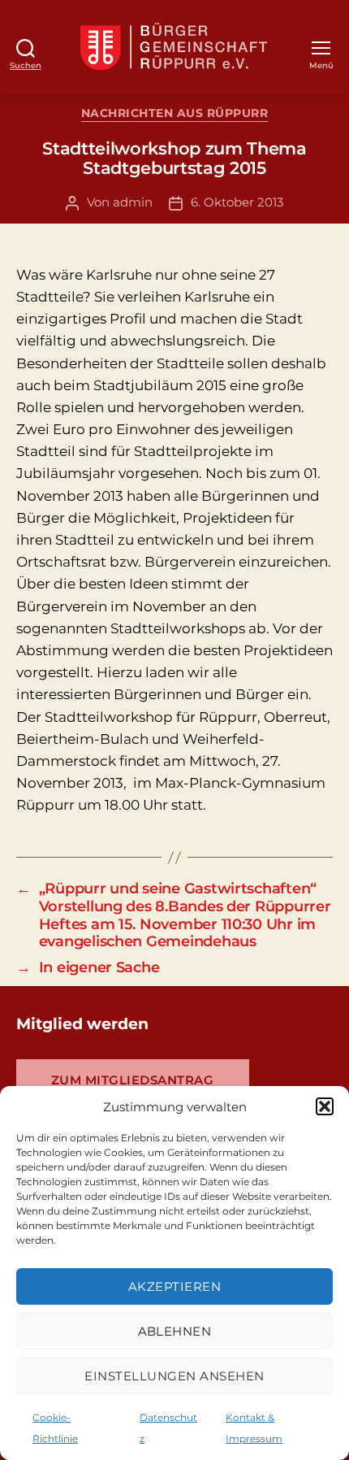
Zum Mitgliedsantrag (132, 1080)
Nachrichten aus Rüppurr (175, 113)
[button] (325, 1106)
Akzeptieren (175, 1286)
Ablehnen (175, 1331)
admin (133, 202)
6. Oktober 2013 (237, 202)
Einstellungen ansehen (174, 1376)
